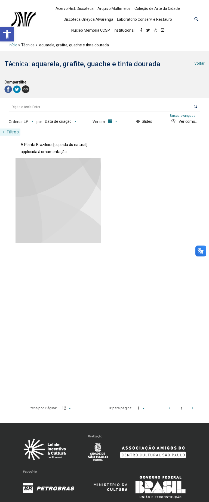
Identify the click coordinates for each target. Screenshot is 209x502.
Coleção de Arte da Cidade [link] (157, 8)
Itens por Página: (43, 408)
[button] (196, 19)
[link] (7, 34)
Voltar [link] (199, 63)
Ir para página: (120, 408)
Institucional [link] (124, 30)
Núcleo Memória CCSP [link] (90, 30)
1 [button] (181, 408)
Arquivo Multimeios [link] (114, 8)
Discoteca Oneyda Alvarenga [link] (88, 19)
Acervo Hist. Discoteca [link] (75, 8)
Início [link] (13, 45)
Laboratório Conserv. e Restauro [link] (144, 19)
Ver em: (100, 121)
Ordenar (16, 121)
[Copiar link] (25, 89)
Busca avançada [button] (183, 116)
